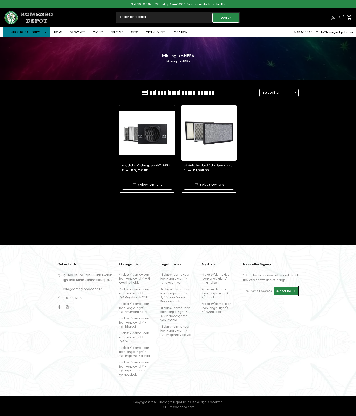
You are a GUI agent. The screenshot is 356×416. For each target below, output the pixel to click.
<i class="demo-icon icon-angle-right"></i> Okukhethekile (135, 279)
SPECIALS (117, 32)
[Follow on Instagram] (67, 307)
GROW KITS (77, 32)
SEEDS (134, 32)
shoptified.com (183, 407)
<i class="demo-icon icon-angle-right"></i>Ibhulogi (134, 322)
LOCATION (180, 32)
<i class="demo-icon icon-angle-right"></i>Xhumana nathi (134, 308)
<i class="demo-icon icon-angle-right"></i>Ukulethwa (175, 279)
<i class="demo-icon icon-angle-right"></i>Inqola (216, 293)
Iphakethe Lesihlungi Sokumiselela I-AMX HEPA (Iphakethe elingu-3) (224, 165)
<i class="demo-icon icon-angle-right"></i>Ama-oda (216, 308)
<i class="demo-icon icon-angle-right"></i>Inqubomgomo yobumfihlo (175, 314)
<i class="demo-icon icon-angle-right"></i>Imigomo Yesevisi (134, 352)
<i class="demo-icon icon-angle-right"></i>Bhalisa (216, 279)
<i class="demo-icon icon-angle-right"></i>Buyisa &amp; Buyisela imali (175, 295)
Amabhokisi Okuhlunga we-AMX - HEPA (146, 165)
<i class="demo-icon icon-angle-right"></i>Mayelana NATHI (134, 293)
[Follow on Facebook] (59, 307)
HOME (58, 32)
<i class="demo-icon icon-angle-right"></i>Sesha (134, 337)
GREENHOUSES (155, 32)
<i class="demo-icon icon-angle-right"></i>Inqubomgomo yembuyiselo (134, 368)
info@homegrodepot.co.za (336, 32)
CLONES (98, 32)
